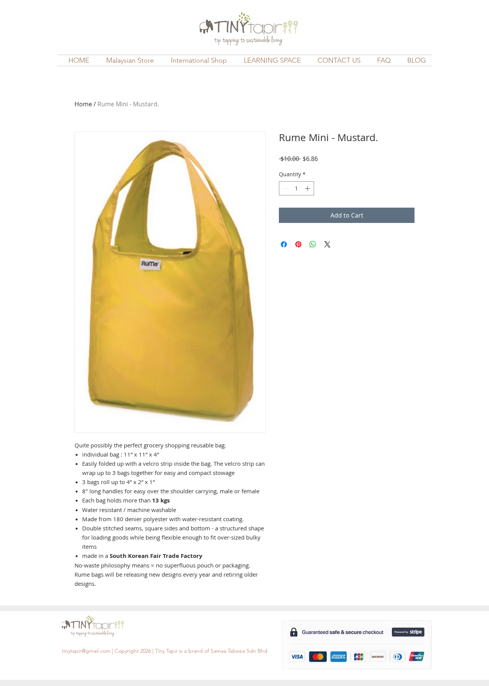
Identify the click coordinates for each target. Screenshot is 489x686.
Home (83, 104)
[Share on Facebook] (283, 244)
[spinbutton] (296, 188)
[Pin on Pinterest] (298, 244)
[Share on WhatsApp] (312, 244)
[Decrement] (285, 188)
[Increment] (308, 188)
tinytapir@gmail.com (86, 650)
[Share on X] (327, 244)
